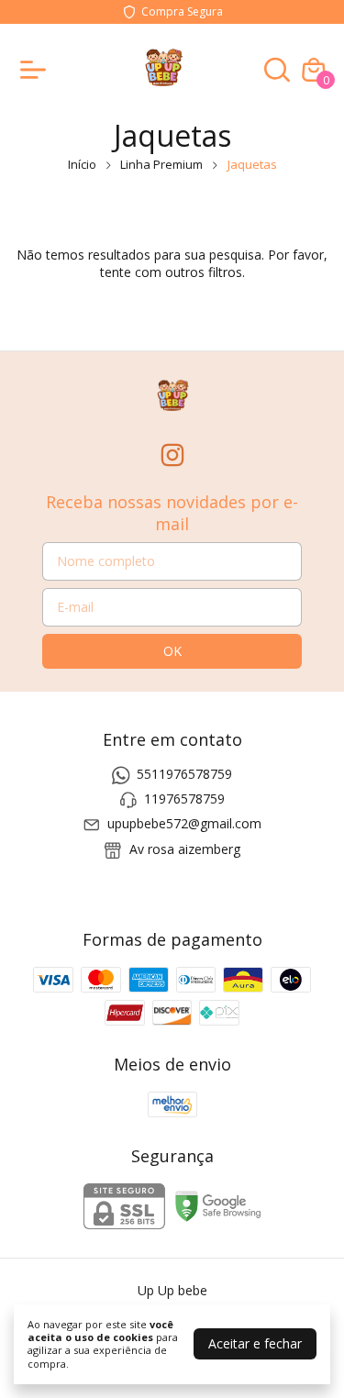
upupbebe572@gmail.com (184, 824)
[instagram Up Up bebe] (172, 455)
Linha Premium (161, 164)
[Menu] (37, 70)
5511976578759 (184, 773)
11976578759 (184, 798)
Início (82, 164)
